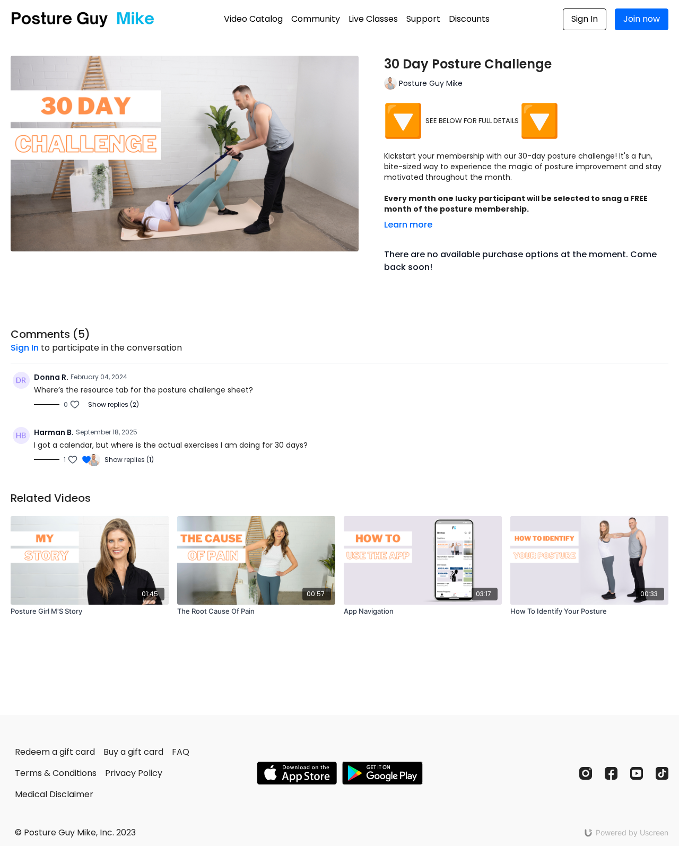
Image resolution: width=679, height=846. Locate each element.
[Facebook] (611, 773)
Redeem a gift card (55, 752)
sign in (25, 348)
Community (315, 19)
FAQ (180, 752)
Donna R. (51, 377)
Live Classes (373, 19)
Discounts (469, 19)
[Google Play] (382, 773)
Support (423, 19)
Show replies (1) (129, 460)
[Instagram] (585, 773)
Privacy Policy (133, 773)
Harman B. (54, 432)
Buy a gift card (133, 752)
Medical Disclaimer (54, 794)
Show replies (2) (113, 404)
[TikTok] (662, 773)
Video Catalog (253, 19)
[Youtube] (636, 773)
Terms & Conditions (56, 773)
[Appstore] (296, 773)
